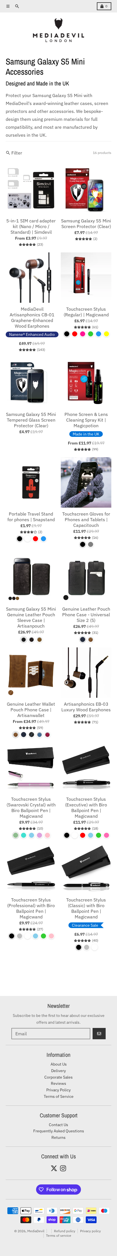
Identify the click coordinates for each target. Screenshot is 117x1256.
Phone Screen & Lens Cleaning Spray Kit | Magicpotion (86, 419)
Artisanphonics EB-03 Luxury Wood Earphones (86, 706)
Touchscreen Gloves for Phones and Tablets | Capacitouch (86, 519)
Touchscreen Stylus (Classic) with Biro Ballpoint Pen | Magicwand (86, 908)
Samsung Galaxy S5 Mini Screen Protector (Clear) (86, 223)
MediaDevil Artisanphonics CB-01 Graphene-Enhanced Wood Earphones (32, 317)
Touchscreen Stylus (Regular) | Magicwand (86, 311)
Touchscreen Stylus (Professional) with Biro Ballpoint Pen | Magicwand (31, 908)
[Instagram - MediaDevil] (63, 1168)
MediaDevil (35, 1231)
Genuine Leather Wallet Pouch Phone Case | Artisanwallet (31, 709)
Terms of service (58, 1235)
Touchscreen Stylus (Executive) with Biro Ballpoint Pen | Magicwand (86, 807)
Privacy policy (90, 1231)
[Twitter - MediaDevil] (54, 1168)
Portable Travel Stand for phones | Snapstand (31, 516)
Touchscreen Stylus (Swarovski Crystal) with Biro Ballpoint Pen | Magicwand (31, 807)
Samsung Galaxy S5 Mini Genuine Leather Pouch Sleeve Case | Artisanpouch (31, 617)
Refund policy (64, 1231)
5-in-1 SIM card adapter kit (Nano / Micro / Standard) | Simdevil (31, 226)
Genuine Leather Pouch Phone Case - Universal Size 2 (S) (86, 614)
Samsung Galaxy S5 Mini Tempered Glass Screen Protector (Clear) (31, 419)
